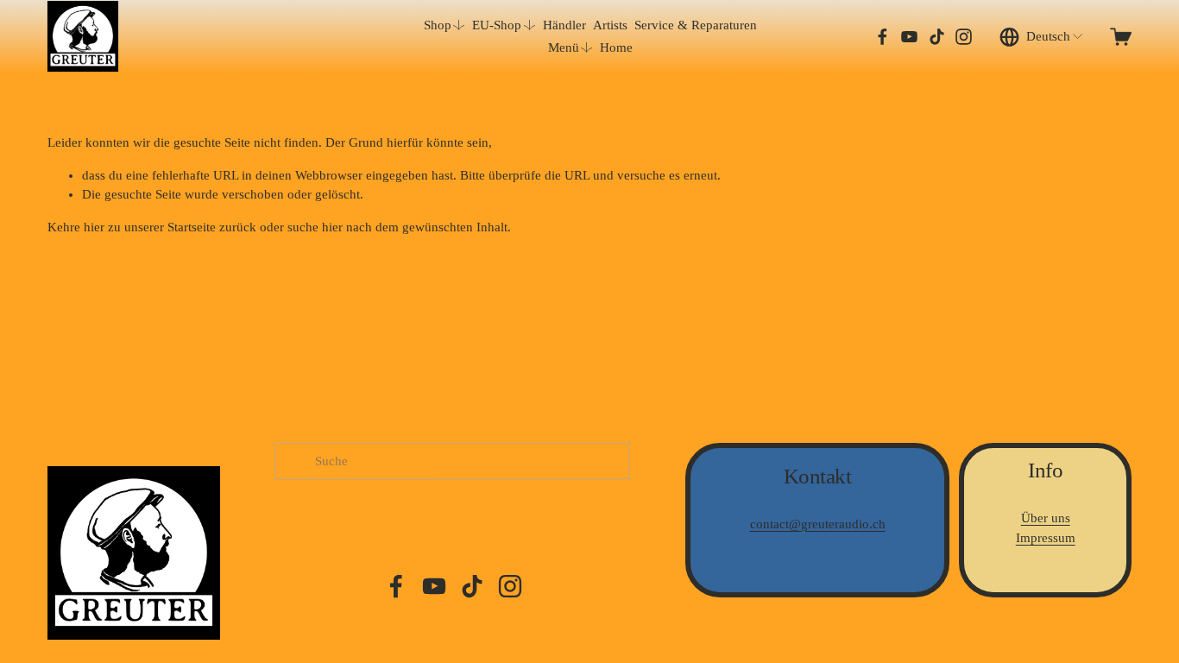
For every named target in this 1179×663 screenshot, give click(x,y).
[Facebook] (882, 37)
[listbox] (1042, 36)
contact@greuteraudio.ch (818, 524)
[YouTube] (909, 37)
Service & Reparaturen (695, 25)
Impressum (1045, 538)
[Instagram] (964, 37)
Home (616, 47)
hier (94, 227)
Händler (564, 25)
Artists (610, 25)
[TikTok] (937, 37)
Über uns (1045, 518)
